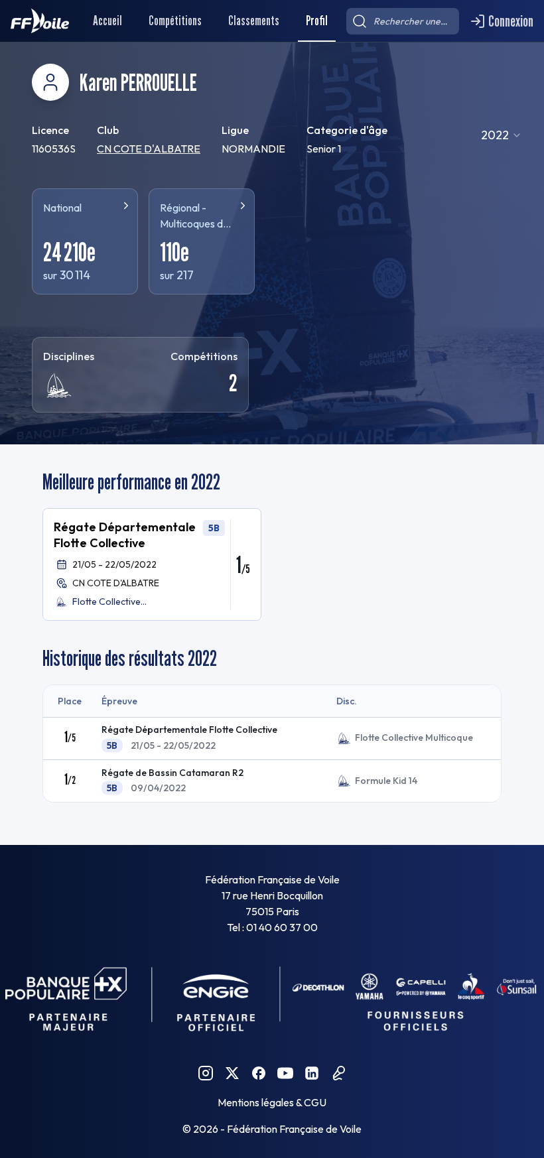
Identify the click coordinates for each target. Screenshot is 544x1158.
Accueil (107, 21)
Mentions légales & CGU (272, 1102)
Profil (317, 21)
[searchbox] (402, 21)
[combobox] (501, 135)
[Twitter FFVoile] (232, 1073)
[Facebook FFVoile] (258, 1073)
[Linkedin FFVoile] (311, 1073)
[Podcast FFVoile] (338, 1073)
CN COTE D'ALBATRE (148, 148)
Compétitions (175, 21)
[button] (151, 564)
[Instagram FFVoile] (205, 1073)
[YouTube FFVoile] (285, 1073)
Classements (253, 21)
